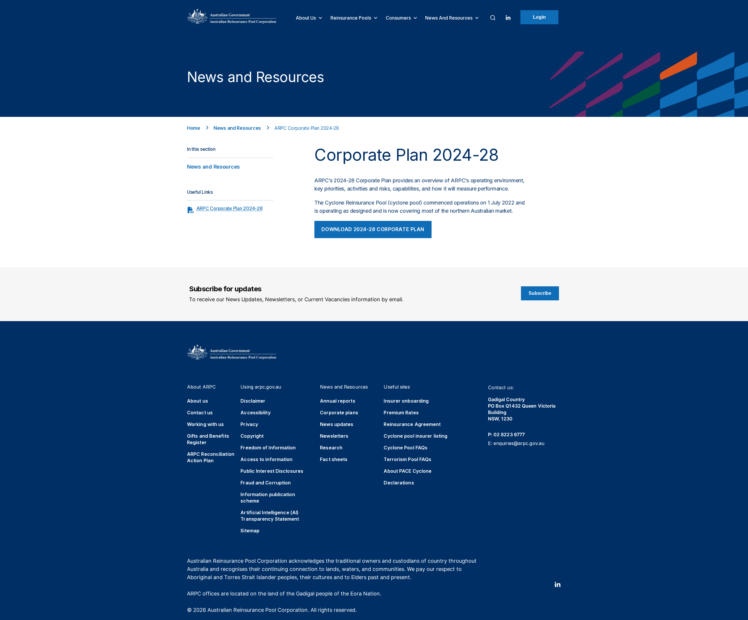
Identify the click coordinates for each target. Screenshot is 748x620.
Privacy (249, 424)
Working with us (205, 424)
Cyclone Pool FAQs (405, 448)
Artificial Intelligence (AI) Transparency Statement (269, 516)
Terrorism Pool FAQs (407, 459)
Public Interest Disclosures (271, 471)
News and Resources (449, 18)
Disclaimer (252, 401)
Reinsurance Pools (351, 18)
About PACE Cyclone (408, 471)
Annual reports (337, 401)
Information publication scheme (267, 497)
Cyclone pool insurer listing (415, 436)
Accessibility (255, 412)
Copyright (252, 436)
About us (306, 18)
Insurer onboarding (406, 401)
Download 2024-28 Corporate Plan (372, 229)
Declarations (399, 483)
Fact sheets (333, 459)
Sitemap (249, 531)
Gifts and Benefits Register (208, 439)
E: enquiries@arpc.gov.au (516, 443)
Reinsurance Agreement (412, 424)
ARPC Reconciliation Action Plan (210, 457)
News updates (336, 424)
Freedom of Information (268, 448)
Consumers (399, 18)
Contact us (200, 412)
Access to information (266, 459)
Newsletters (334, 436)
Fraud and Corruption (265, 483)
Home (193, 128)
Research (331, 448)
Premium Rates (401, 412)
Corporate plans (339, 412)
